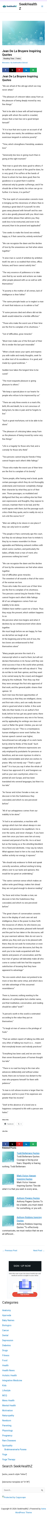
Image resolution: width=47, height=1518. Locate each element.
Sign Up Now (24, 1294)
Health (5, 1365)
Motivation (6, 63)
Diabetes (6, 1345)
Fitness (5, 1355)
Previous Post (9, 1251)
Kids (4, 1385)
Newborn (6, 1420)
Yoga (4, 1454)
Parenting (6, 1425)
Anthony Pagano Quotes (28, 1198)
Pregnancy (7, 1435)
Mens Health (8, 1400)
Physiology (7, 1430)
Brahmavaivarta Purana (15, 1449)
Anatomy (6, 1310)
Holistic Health (9, 1375)
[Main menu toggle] (42, 6)
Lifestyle (6, 1390)
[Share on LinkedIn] (26, 70)
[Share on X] (12, 70)
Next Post (39, 1251)
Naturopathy (8, 1415)
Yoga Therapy (8, 1459)
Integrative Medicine (12, 1380)
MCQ (4, 1395)
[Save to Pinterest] (19, 70)
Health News (8, 1370)
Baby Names (8, 1320)
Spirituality (7, 1445)
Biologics (6, 1325)
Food (4, 1360)
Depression (7, 1340)
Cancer (5, 1330)
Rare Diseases (9, 1440)
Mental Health (9, 1405)
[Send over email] (33, 70)
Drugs (5, 1350)
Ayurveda (6, 1315)
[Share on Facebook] (5, 70)
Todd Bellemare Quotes (28, 1153)
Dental (5, 1335)
